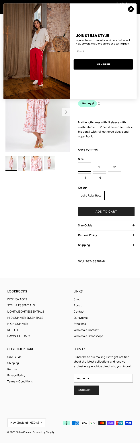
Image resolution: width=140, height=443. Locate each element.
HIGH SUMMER (17, 323)
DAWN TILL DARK (18, 336)
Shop (77, 299)
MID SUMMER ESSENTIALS (25, 317)
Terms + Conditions (20, 381)
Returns (12, 369)
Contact (79, 311)
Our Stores (81, 317)
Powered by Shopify (43, 432)
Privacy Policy (16, 375)
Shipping (84, 245)
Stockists (80, 323)
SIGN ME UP (103, 64)
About (78, 305)
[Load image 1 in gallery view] (37, 110)
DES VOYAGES (17, 299)
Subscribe (86, 390)
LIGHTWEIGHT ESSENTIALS (25, 311)
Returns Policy (87, 235)
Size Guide (85, 225)
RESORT (12, 330)
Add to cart (106, 211)
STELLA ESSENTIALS (21, 305)
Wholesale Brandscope (88, 336)
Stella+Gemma (24, 432)
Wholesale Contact (86, 330)
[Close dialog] (131, 9)
